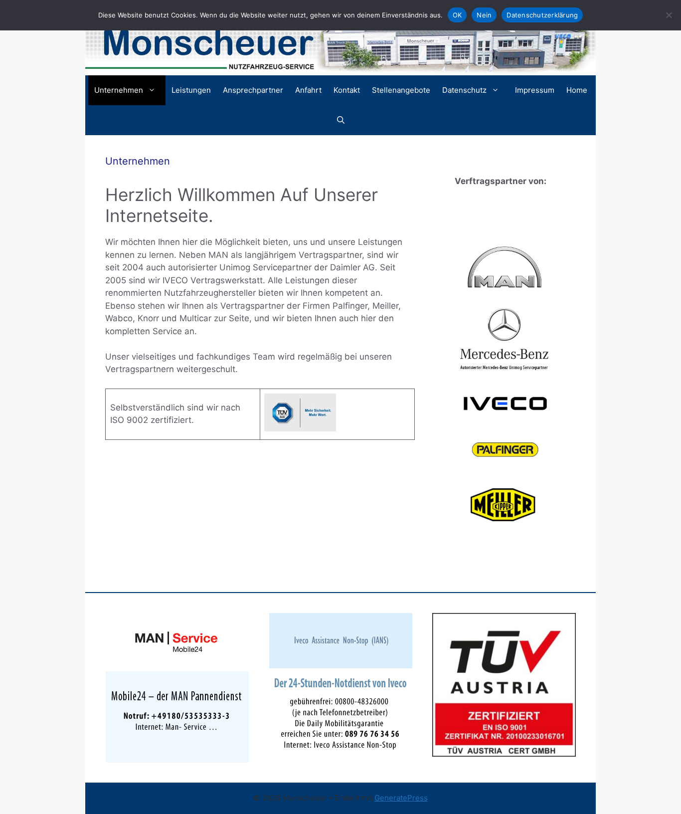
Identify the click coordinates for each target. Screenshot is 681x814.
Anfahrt (308, 90)
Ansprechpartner (253, 90)
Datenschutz (464, 90)
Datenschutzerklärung (542, 15)
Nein (484, 15)
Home (576, 90)
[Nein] (669, 15)
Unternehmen (118, 90)
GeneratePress (401, 798)
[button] (340, 120)
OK (457, 15)
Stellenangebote (401, 90)
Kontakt (347, 90)
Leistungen (191, 90)
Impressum (534, 90)
